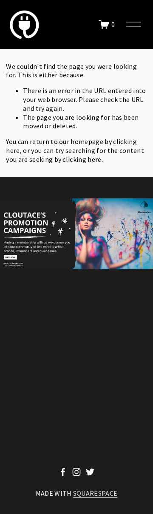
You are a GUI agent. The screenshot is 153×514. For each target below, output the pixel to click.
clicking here (81, 159)
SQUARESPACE (95, 493)
